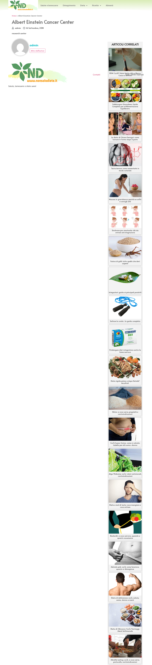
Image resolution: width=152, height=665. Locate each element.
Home (14, 16)
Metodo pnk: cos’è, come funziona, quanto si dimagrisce (125, 568)
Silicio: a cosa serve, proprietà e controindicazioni (125, 413)
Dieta (82, 5)
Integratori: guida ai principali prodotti (125, 292)
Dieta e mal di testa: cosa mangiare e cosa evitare (125, 506)
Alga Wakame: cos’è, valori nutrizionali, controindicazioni (125, 475)
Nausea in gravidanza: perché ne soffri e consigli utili (125, 200)
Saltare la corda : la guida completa (125, 321)
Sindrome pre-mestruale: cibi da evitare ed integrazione (125, 231)
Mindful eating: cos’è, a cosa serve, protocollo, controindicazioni (125, 660)
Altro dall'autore (37, 50)
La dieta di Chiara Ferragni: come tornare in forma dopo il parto (125, 138)
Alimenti (109, 5)
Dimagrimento (69, 5)
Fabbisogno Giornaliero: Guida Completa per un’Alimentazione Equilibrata (125, 106)
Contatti (96, 74)
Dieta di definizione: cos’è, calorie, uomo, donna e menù (125, 599)
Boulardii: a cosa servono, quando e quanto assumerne (125, 537)
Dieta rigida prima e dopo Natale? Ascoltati (125, 382)
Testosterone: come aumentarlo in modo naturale (125, 169)
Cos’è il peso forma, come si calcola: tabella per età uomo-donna (125, 444)
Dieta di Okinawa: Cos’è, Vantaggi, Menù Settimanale (125, 630)
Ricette (95, 5)
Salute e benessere (49, 5)
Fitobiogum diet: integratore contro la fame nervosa (125, 351)
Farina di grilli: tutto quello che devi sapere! (125, 262)
